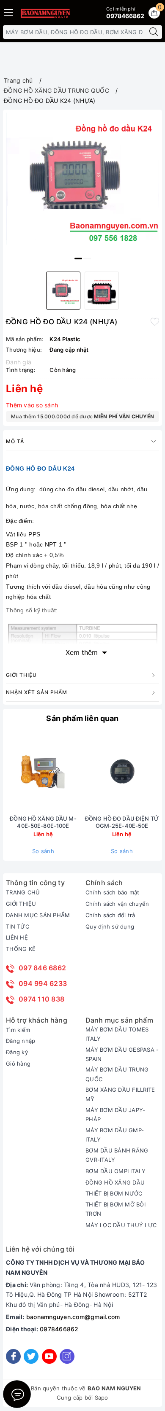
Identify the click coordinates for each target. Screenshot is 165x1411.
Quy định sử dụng (109, 926)
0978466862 (59, 1329)
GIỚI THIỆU (21, 903)
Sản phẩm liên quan (82, 718)
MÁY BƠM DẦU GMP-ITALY (114, 1135)
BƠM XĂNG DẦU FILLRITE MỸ (120, 1094)
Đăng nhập (20, 1040)
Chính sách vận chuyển (117, 903)
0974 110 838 (41, 999)
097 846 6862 (42, 968)
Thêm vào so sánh (32, 405)
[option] (82, 178)
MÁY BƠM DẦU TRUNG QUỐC (116, 1074)
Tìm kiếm (18, 1029)
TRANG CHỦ (23, 892)
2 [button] (87, 258)
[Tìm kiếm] (153, 32)
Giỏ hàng (18, 1063)
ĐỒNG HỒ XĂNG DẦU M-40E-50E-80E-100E (43, 822)
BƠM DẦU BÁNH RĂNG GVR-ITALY (116, 1155)
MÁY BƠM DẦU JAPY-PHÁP (115, 1115)
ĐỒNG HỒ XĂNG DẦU (115, 1182)
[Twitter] (31, 1356)
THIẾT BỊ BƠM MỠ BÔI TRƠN (115, 1209)
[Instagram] (67, 1356)
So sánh (43, 851)
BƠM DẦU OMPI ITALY (115, 1171)
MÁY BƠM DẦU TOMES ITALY (116, 1034)
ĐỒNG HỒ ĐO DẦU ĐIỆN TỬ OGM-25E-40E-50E (122, 822)
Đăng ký (17, 1052)
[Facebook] (13, 1356)
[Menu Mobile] (9, 11)
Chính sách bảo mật (112, 892)
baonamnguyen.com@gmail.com (73, 1316)
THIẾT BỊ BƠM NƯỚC (113, 1193)
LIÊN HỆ (17, 937)
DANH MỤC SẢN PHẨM (38, 915)
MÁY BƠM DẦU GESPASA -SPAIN (122, 1054)
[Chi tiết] (82, 772)
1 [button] (78, 258)
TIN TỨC (17, 926)
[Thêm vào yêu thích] (155, 321)
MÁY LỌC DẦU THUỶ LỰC (121, 1225)
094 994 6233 (43, 983)
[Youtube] (49, 1356)
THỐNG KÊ (21, 948)
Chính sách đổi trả (110, 915)
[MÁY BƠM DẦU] (45, 13)
